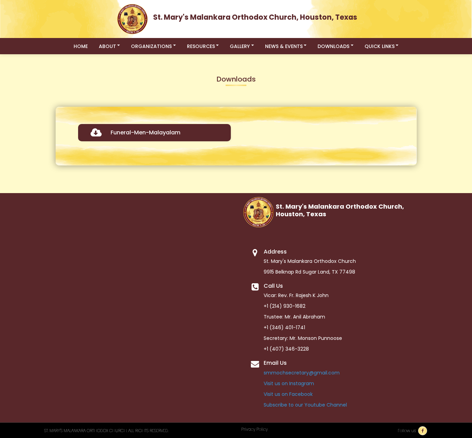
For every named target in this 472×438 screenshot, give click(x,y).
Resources (201, 46)
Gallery (240, 46)
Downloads (333, 46)
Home (81, 46)
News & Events (284, 46)
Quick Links (380, 46)
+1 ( (268, 348)
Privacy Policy (254, 429)
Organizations (151, 46)
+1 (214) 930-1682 (284, 306)
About (107, 46)
